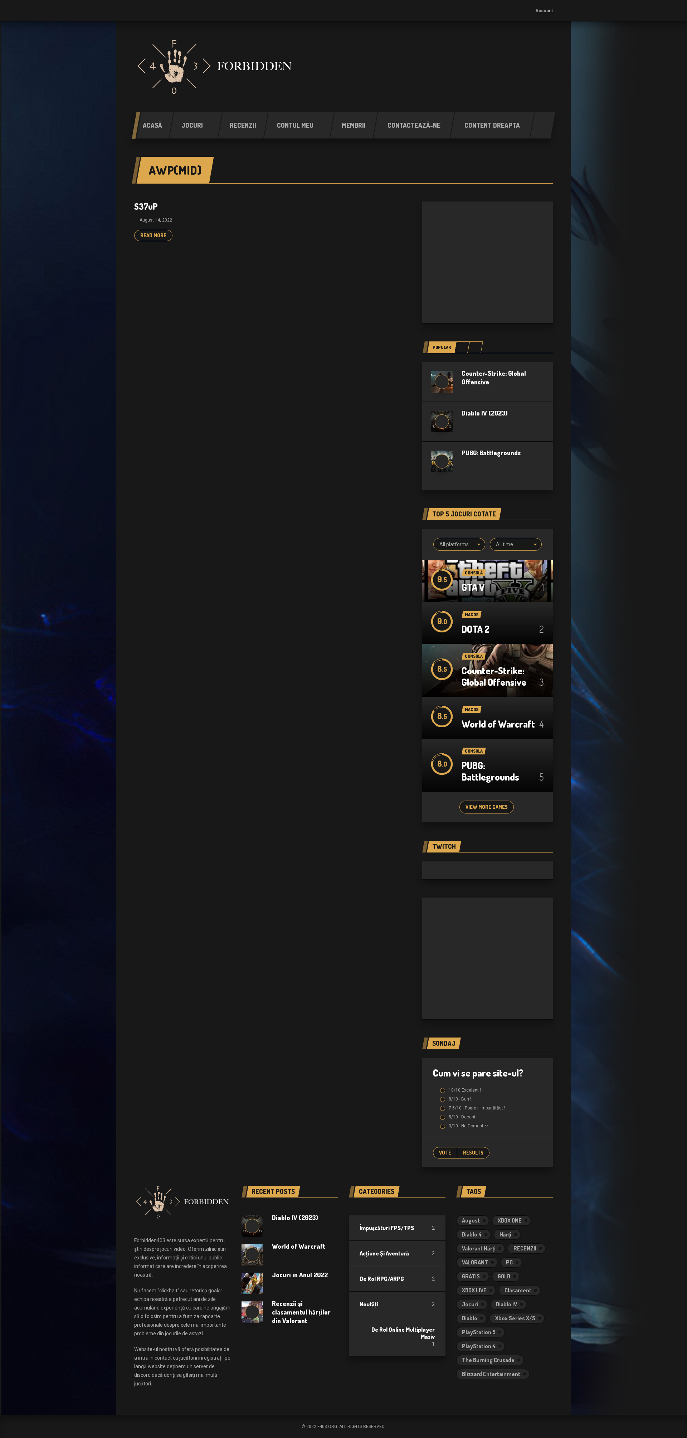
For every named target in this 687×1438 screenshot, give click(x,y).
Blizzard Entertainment (491, 1374)
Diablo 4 (472, 1234)
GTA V (473, 587)
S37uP (146, 206)
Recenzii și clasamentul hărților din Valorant (301, 1312)
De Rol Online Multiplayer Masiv (403, 1333)
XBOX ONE (510, 1220)
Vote (445, 1153)
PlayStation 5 (479, 1332)
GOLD (504, 1276)
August (471, 1220)
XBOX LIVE (474, 1290)
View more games (487, 807)
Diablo (469, 1318)
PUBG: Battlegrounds (491, 453)
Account (544, 10)
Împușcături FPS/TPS (387, 1227)
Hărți (505, 1234)
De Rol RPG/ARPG (382, 1278)
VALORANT (475, 1262)
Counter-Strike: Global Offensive (494, 676)
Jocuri (470, 1304)
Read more (153, 235)
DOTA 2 (475, 629)
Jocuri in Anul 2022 (300, 1275)
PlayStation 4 (479, 1346)
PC (509, 1262)
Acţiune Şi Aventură (384, 1253)
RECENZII (524, 1248)
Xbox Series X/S (515, 1318)
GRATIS (471, 1276)
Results (473, 1153)
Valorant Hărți (479, 1248)
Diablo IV (506, 1304)
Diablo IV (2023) (485, 413)
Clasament (518, 1290)
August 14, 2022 (156, 220)
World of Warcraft (498, 724)
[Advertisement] (487, 262)
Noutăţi (369, 1304)
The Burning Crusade (488, 1360)
